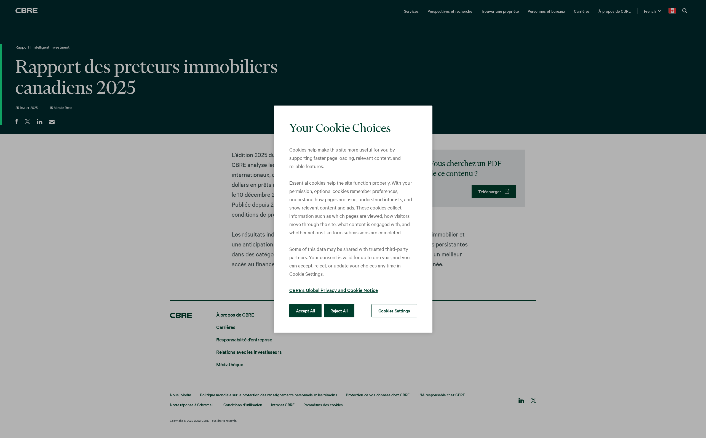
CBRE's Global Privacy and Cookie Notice (333, 289)
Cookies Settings (394, 310)
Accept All (305, 310)
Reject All (339, 310)
